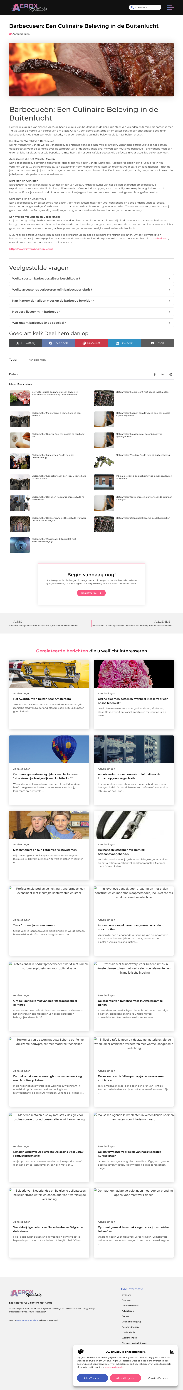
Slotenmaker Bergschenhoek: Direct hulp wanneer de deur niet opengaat (59, 519)
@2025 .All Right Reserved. (34, 1320)
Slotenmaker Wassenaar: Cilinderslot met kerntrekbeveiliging (54, 540)
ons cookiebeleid (114, 1367)
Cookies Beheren (158, 1378)
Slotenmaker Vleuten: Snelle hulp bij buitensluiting (143, 455)
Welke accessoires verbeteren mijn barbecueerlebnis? (91, 289)
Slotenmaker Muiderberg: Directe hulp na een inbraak (56, 414)
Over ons (126, 1295)
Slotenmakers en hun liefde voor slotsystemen (45, 850)
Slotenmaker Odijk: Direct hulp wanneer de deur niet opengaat (144, 498)
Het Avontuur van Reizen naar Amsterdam (42, 699)
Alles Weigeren (125, 1378)
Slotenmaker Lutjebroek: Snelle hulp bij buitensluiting (52, 456)
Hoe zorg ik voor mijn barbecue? (91, 311)
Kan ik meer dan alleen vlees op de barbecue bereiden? (91, 300)
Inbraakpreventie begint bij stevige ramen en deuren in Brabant (144, 477)
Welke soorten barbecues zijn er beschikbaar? (91, 278)
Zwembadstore (158, 238)
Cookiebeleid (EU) (131, 1321)
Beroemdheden (130, 1327)
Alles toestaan (92, 1378)
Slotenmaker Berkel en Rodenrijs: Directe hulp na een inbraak (58, 498)
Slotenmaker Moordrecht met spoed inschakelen (142, 392)
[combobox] (145, 7)
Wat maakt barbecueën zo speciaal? (91, 322)
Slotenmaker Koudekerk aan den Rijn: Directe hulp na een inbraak (59, 477)
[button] (172, 1352)
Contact (126, 1316)
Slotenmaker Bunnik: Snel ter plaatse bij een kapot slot (58, 435)
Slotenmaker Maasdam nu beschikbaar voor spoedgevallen (139, 435)
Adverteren (128, 1311)
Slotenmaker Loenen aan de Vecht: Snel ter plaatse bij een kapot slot (143, 414)
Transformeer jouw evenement (34, 925)
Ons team (127, 1300)
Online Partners (130, 1305)
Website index (129, 1337)
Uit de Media (128, 1332)
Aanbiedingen (21, 33)
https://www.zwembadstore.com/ (31, 249)
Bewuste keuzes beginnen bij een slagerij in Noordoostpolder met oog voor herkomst (55, 393)
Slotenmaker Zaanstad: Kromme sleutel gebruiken (143, 518)
